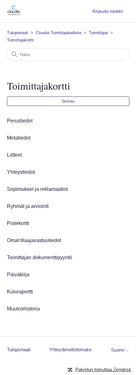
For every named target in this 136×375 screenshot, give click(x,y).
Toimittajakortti (20, 40)
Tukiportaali (17, 32)
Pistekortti (18, 223)
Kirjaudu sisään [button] (107, 11)
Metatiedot (18, 138)
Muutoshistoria (23, 308)
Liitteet (14, 155)
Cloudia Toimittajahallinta (58, 32)
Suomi (118, 350)
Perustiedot (20, 120)
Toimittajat (98, 32)
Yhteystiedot (21, 172)
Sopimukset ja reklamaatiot (37, 189)
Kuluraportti (20, 291)
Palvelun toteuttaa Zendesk (103, 369)
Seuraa (68, 101)
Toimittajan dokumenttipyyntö (39, 257)
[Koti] (14, 14)
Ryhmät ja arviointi (28, 206)
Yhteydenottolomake (70, 349)
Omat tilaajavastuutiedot (34, 240)
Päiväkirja (18, 274)
